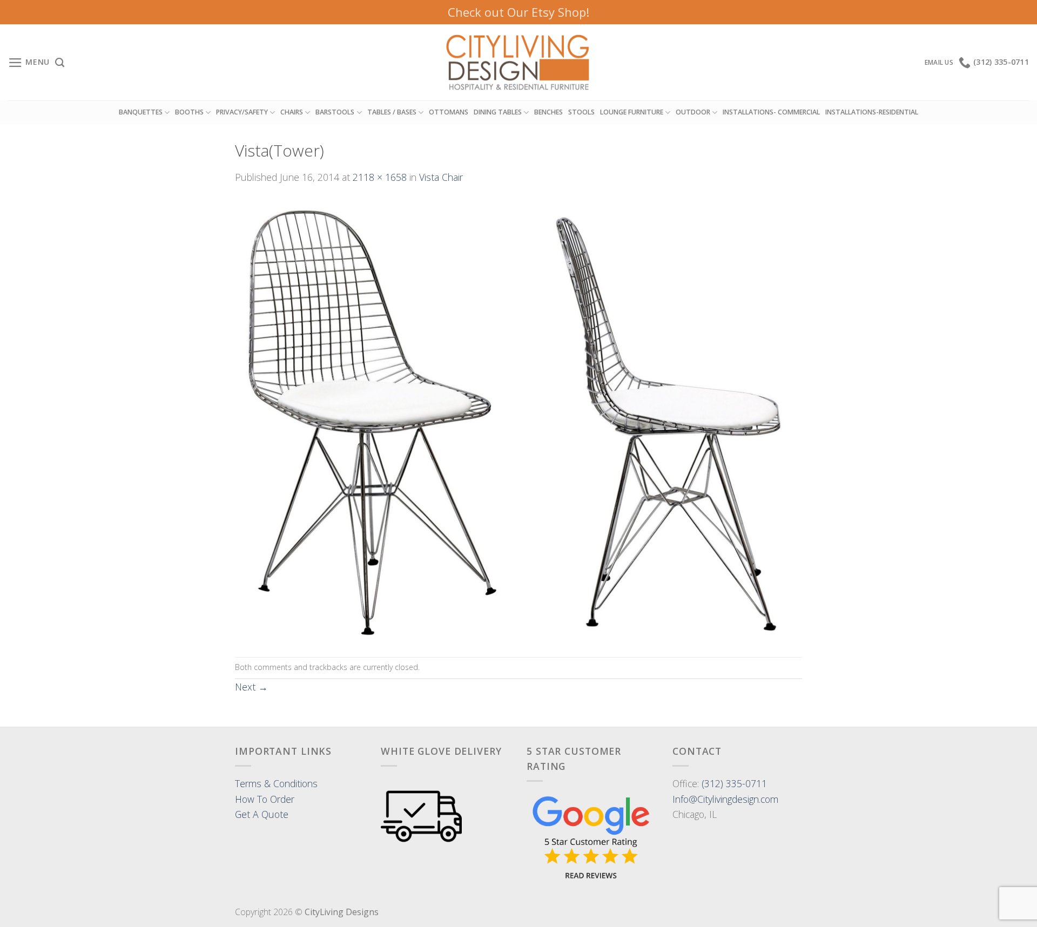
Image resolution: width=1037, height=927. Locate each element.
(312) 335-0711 (734, 783)
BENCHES (548, 112)
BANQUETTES (141, 112)
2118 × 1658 (380, 177)
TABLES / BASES (391, 112)
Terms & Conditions (276, 783)
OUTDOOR (693, 112)
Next (251, 686)
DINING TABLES (498, 112)
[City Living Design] (519, 62)
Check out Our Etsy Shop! (518, 12)
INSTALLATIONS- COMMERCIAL (771, 112)
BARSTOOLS (334, 112)
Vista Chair (441, 177)
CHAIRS (291, 112)
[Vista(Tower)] (518, 419)
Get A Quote (261, 814)
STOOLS (581, 112)
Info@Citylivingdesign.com (725, 799)
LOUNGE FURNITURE (631, 112)
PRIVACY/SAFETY (242, 112)
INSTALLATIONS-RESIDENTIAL (871, 112)
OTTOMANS (448, 112)
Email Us (939, 62)
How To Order (264, 799)
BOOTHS (189, 112)
